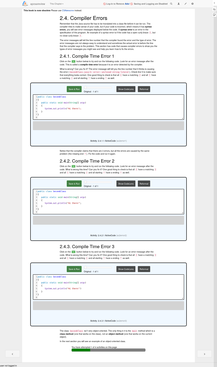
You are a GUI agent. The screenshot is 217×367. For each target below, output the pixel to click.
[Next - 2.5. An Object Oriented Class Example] (204, 353)
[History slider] (85, 87)
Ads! (127, 3)
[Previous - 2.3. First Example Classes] (12, 353)
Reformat (144, 89)
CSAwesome (68, 10)
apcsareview (37, 4)
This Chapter (56, 3)
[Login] (25, 3)
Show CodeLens (126, 89)
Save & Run (74, 89)
